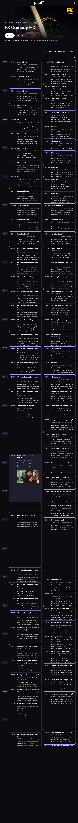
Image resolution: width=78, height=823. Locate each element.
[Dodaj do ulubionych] (17, 35)
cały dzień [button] (70, 51)
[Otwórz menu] (3, 3)
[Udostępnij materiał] (23, 35)
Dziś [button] (45, 51)
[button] (74, 57)
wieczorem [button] (61, 51)
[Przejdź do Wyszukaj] (74, 3)
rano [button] (54, 51)
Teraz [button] (49, 51)
